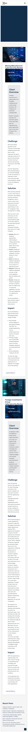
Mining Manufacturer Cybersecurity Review (14, 66)
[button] (14, 54)
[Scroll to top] (25, 729)
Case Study (11, 72)
